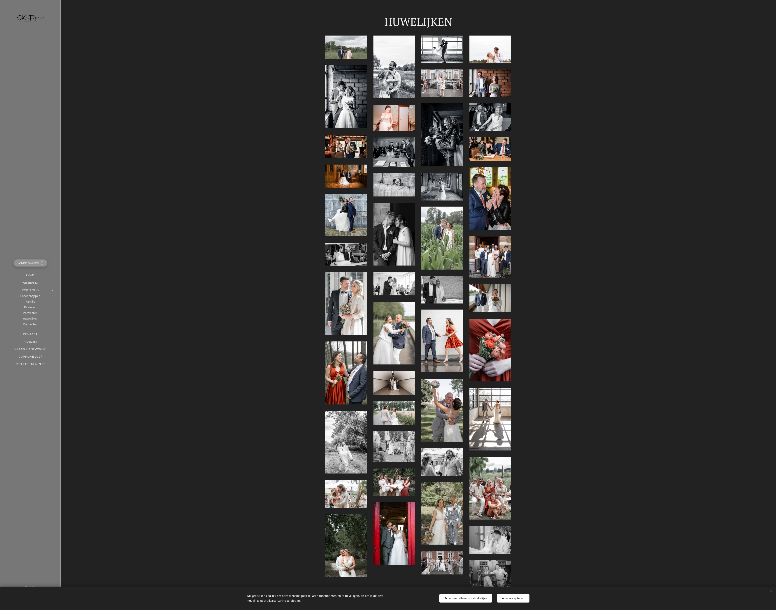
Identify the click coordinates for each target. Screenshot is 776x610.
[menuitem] (30, 275)
